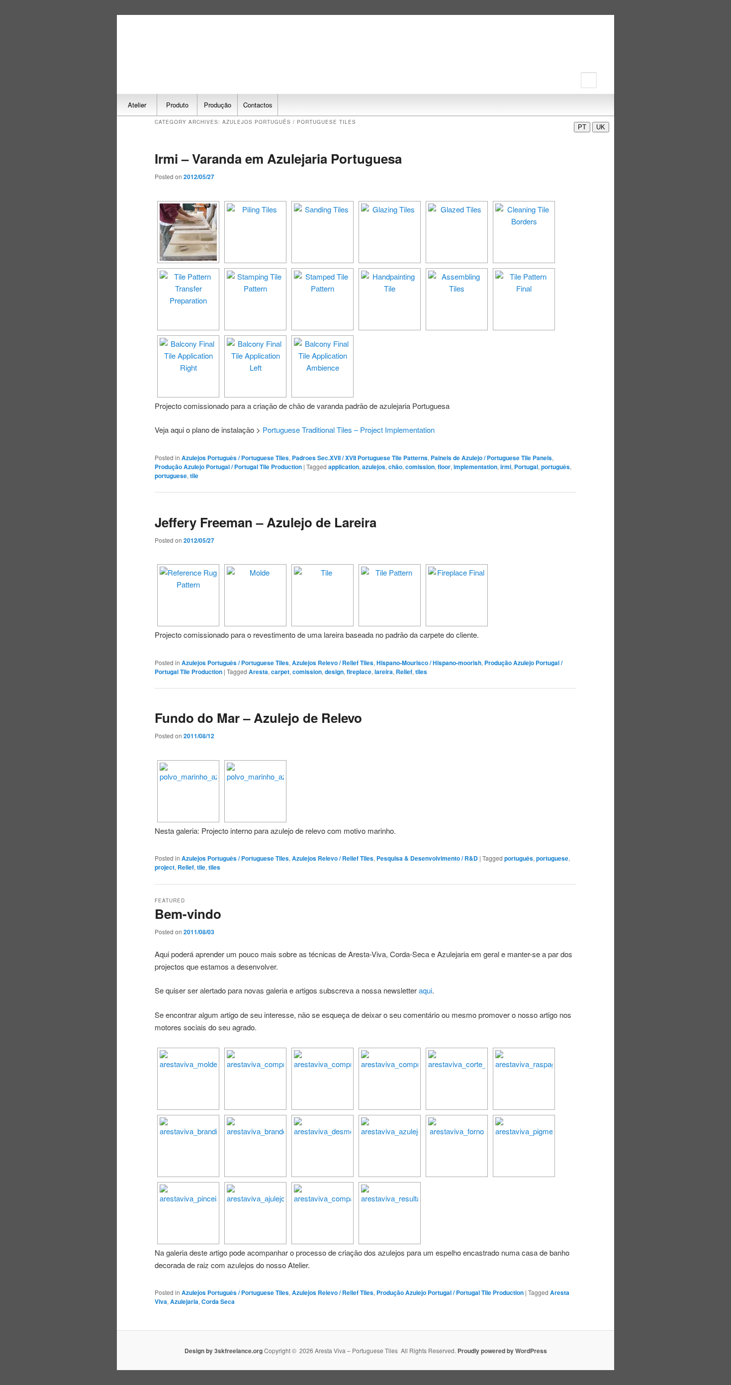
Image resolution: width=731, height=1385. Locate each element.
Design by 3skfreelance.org (224, 1350)
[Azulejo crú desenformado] (389, 1146)
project (165, 867)
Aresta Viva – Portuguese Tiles (184, 48)
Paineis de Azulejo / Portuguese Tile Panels (491, 457)
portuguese (171, 475)
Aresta (258, 671)
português (555, 466)
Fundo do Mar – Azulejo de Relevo (258, 717)
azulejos (373, 466)
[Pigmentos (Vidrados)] (523, 1146)
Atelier (137, 104)
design (334, 671)
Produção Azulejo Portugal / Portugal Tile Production (228, 466)
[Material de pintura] (188, 1213)
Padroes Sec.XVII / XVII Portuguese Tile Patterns (360, 457)
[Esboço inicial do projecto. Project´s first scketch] (188, 791)
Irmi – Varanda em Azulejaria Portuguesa (278, 158)
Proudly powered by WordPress (502, 1350)
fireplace (359, 671)
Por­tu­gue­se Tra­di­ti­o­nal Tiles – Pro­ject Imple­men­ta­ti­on (349, 429)
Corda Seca (218, 1301)
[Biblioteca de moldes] (188, 1078)
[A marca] (255, 1146)
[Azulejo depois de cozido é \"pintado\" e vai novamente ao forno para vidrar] (255, 1213)
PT (582, 127)
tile (194, 475)
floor (444, 466)
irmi (505, 466)
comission (420, 466)
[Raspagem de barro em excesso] (523, 1078)
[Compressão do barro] (255, 1078)
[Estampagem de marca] (188, 1146)
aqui (425, 990)
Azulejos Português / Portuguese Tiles (235, 457)
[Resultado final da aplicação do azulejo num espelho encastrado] (389, 1213)
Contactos (258, 104)
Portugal (526, 466)
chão (395, 466)
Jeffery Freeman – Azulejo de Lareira (265, 522)
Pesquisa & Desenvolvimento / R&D (427, 858)
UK (600, 127)
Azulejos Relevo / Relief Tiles (332, 662)
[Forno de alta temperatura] (456, 1146)
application (343, 466)
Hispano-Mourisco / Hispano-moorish (428, 662)
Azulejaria (184, 1301)
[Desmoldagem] (322, 1146)
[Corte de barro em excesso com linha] (456, 1078)
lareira (383, 671)
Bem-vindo (188, 913)
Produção (217, 104)
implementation (475, 466)
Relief (404, 671)
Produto (177, 104)
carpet (280, 671)
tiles (421, 671)
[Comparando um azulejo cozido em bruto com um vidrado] (322, 1213)
